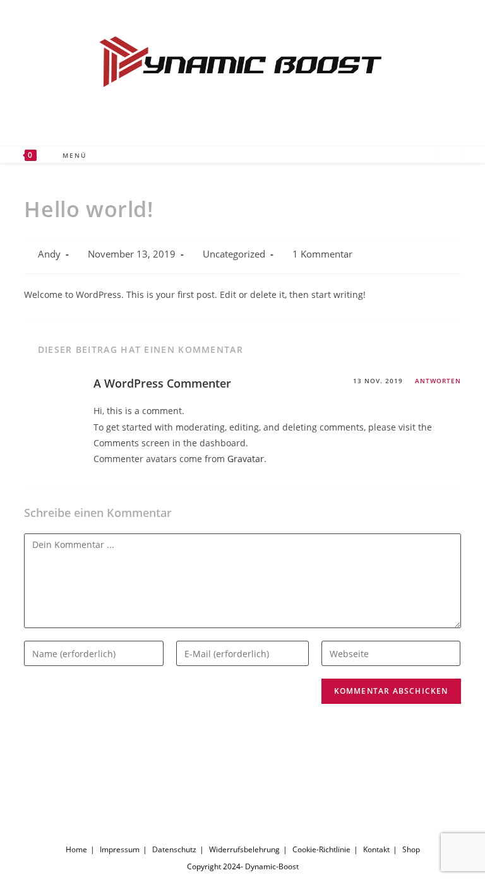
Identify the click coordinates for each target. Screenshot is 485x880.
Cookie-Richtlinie (321, 849)
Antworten (438, 380)
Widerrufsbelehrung (244, 849)
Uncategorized (234, 254)
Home (76, 849)
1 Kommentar (322, 254)
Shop (411, 849)
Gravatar (245, 459)
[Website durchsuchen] (448, 155)
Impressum (120, 849)
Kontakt (376, 849)
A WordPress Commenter (162, 383)
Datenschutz (174, 849)
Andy (49, 254)
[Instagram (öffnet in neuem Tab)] (403, 154)
